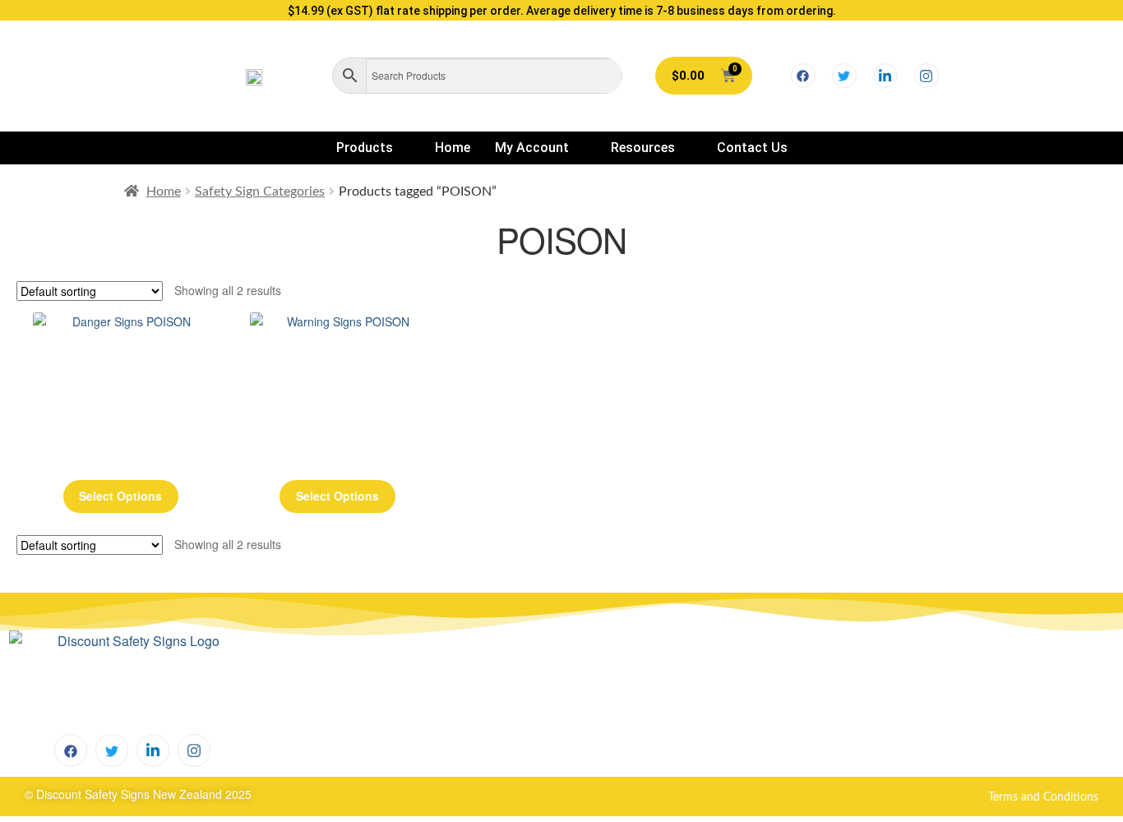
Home (452, 147)
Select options (120, 495)
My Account (532, 147)
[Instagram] (926, 75)
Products (364, 147)
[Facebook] (803, 75)
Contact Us (752, 147)
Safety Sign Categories (260, 191)
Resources (643, 147)
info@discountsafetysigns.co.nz (710, 706)
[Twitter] (844, 75)
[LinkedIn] (885, 75)
